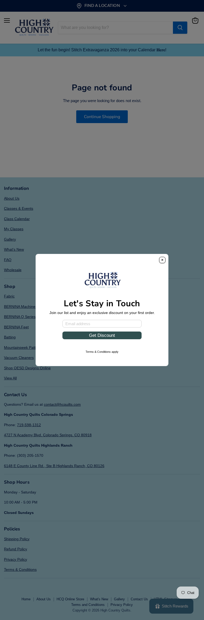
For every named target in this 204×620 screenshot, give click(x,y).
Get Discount (102, 335)
